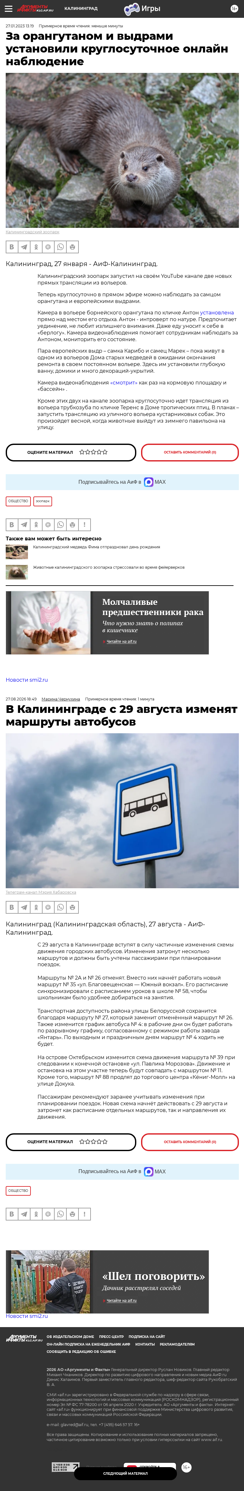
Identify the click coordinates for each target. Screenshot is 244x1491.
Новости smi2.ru (27, 680)
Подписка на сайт (147, 1337)
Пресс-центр (111, 1337)
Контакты (145, 1344)
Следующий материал (125, 1474)
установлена (217, 313)
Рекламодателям (177, 1344)
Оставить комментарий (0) (190, 452)
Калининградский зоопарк (32, 231)
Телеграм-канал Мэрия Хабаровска (41, 892)
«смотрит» (124, 383)
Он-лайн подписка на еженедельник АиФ (88, 1344)
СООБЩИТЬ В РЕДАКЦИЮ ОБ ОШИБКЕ (81, 1352)
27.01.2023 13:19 (20, 26)
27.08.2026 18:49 (21, 699)
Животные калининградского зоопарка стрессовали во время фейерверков (109, 567)
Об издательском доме (70, 1337)
